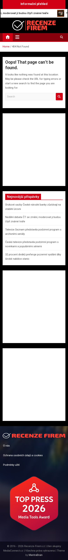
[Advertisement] (34, 149)
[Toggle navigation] (17, 37)
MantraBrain (36, 555)
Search (59, 96)
